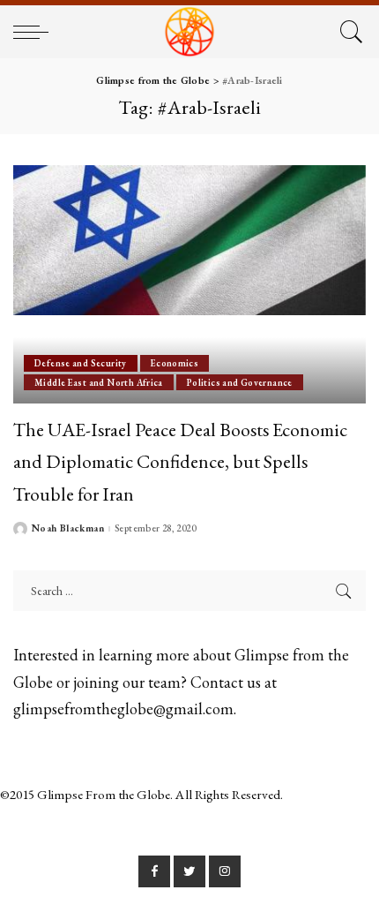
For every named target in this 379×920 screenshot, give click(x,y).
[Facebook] (154, 871)
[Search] (348, 31)
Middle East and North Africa (98, 382)
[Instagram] (225, 871)
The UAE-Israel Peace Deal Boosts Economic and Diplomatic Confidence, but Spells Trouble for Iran (180, 461)
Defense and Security (80, 363)
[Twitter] (189, 871)
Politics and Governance (240, 382)
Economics (174, 363)
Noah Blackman (68, 528)
